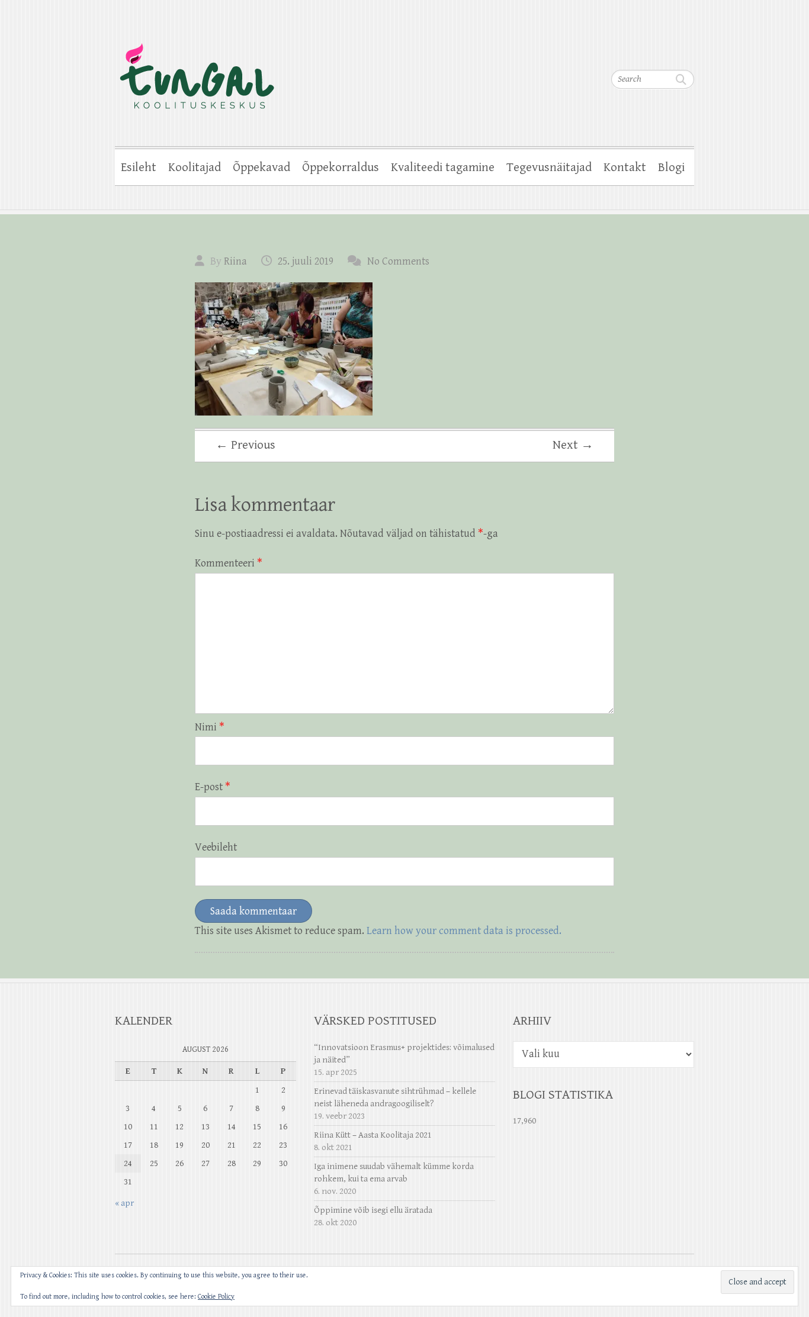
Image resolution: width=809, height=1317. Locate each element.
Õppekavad (261, 167)
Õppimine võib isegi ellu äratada (373, 1210)
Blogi (671, 167)
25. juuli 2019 (305, 261)
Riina (235, 261)
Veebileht (216, 847)
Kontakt (624, 167)
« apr (124, 1203)
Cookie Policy (216, 1296)
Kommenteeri (228, 563)
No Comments (398, 261)
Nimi (209, 727)
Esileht (138, 167)
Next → (573, 445)
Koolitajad (194, 167)
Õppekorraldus (340, 167)
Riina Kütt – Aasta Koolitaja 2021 (373, 1135)
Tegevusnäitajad (549, 167)
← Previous (245, 445)
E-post (212, 787)
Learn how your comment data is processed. (464, 931)
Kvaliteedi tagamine (443, 167)
